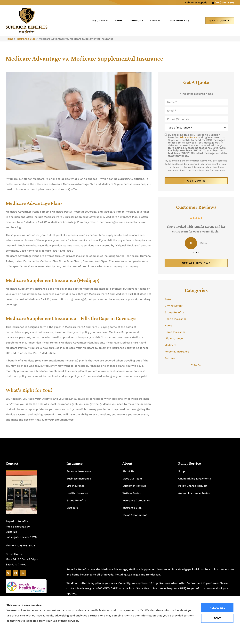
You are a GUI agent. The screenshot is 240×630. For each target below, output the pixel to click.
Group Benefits (76, 500)
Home (9, 38)
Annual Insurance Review (194, 493)
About (119, 20)
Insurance (100, 20)
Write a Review (132, 493)
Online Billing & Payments (194, 478)
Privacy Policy (188, 137)
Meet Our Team (132, 478)
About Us (128, 471)
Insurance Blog (26, 38)
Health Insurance (77, 493)
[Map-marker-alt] (8, 573)
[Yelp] (23, 573)
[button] (193, 252)
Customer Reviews (134, 485)
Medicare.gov (85, 588)
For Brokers (180, 20)
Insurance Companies (136, 500)
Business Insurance (78, 478)
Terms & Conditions (134, 515)
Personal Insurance (78, 471)
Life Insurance (75, 485)
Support (137, 20)
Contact (156, 20)
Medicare (72, 507)
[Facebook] (15, 573)
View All (196, 364)
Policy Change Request (192, 485)
